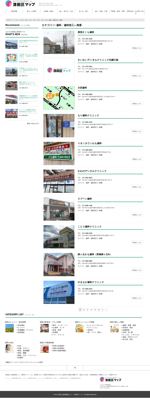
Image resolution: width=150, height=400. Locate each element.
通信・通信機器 (24, 350)
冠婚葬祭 (125, 330)
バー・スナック (58, 334)
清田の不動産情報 (47, 342)
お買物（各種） (48, 11)
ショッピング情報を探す (45, 378)
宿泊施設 (21, 325)
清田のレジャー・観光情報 (15, 322)
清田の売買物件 (58, 348)
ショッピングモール (95, 325)
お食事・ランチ (58, 327)
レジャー (21, 327)
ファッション (93, 327)
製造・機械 (22, 353)
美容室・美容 (127, 327)
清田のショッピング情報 (84, 322)
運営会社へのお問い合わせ (135, 12)
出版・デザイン (24, 348)
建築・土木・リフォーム (27, 355)
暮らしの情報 (31, 11)
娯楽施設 (21, 332)
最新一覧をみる (32, 123)
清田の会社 (9, 342)
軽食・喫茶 (56, 330)
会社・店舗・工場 (101, 11)
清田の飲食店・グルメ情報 (50, 322)
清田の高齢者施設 (59, 350)
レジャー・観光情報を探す (13, 378)
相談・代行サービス (130, 337)
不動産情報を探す (75, 378)
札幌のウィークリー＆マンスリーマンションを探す (24, 362)
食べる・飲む (83, 11)
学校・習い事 (127, 332)
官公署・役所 (127, 339)
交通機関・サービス (25, 330)
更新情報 (14, 11)
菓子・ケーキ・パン (60, 325)
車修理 (20, 357)
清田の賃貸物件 (58, 346)
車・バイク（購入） (95, 332)
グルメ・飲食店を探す (29, 378)
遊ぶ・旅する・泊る (66, 11)
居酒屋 (55, 332)
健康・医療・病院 (129, 325)
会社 (19, 346)
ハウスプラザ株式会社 (105, 384)
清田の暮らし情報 (117, 322)
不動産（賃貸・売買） (118, 11)
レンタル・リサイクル (130, 334)
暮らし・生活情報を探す (61, 378)
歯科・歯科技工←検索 (94, 44)
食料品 (90, 330)
